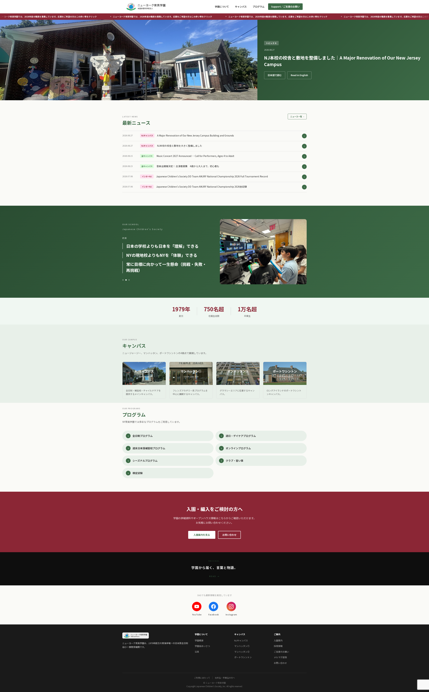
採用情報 (278, 646)
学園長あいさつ (202, 646)
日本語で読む (275, 75)
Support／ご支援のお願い (285, 6)
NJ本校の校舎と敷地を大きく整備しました (179, 145)
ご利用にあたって (202, 677)
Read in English (299, 75)
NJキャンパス (241, 640)
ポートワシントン (243, 657)
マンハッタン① (242, 646)
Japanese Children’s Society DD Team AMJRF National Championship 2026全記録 (201, 186)
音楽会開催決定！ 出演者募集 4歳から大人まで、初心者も (188, 166)
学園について (222, 6)
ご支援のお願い (281, 651)
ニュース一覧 (297, 116)
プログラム (258, 6)
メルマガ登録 (280, 657)
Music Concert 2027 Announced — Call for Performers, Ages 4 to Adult (195, 156)
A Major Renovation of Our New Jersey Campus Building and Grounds (195, 135)
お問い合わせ (229, 534)
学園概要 (199, 640)
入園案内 (278, 640)
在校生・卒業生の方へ (225, 677)
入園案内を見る (202, 534)
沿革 (197, 651)
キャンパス (241, 6)
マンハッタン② (242, 651)
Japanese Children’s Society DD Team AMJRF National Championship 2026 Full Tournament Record (212, 176)
